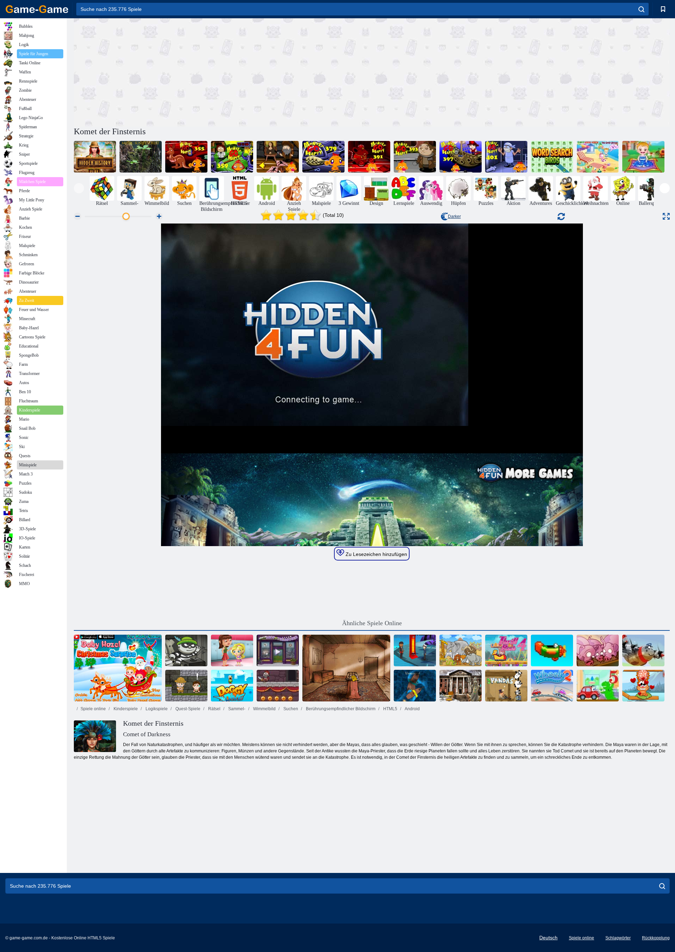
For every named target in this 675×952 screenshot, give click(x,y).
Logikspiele (156, 708)
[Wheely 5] (598, 685)
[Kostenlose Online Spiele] (37, 9)
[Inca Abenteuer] (186, 685)
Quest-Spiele (187, 708)
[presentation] (79, 188)
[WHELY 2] (552, 685)
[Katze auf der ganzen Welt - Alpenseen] (643, 685)
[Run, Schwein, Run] (598, 650)
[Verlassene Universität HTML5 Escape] (460, 685)
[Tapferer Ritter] (278, 685)
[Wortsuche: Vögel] (552, 157)
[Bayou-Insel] (415, 650)
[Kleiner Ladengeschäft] (278, 650)
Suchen (290, 708)
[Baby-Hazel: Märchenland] (643, 157)
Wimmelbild (264, 708)
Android (412, 708)
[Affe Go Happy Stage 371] (278, 157)
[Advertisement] (223, 71)
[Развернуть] (666, 216)
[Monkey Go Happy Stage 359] (232, 157)
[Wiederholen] (552, 650)
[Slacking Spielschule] (232, 650)
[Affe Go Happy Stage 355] (186, 157)
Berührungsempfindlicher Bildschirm (340, 708)
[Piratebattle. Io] (415, 685)
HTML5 (389, 708)
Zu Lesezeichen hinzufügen (375, 554)
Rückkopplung (656, 937)
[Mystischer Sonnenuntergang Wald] (141, 157)
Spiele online (93, 708)
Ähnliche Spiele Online (372, 623)
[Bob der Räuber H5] (186, 650)
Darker (454, 216)
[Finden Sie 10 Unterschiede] (460, 650)
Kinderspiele (125, 708)
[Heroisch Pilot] (643, 650)
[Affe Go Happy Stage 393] (415, 157)
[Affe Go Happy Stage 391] (369, 157)
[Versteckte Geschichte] (95, 157)
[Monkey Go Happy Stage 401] (506, 157)
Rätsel (213, 708)
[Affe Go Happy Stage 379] (323, 157)
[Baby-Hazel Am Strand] (598, 157)
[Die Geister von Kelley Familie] (346, 668)
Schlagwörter (618, 937)
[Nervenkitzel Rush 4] (506, 650)
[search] (641, 9)
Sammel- (236, 708)
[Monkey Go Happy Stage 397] (460, 157)
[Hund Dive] (232, 685)
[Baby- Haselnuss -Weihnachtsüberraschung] (118, 668)
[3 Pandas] (506, 685)
